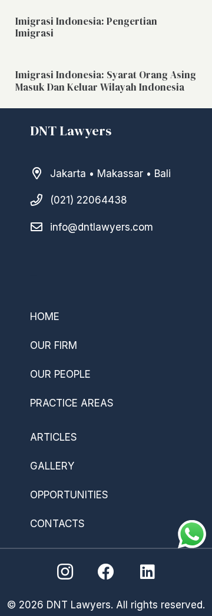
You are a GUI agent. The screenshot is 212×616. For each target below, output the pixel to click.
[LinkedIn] (147, 571)
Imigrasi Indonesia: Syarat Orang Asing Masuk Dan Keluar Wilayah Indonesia (105, 81)
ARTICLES (53, 437)
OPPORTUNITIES (69, 495)
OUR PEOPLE (60, 374)
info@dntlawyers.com (101, 227)
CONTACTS (57, 524)
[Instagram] (64, 571)
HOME (44, 316)
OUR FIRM (53, 345)
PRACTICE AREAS (72, 403)
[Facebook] (106, 571)
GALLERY (52, 466)
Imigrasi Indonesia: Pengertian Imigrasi (86, 27)
